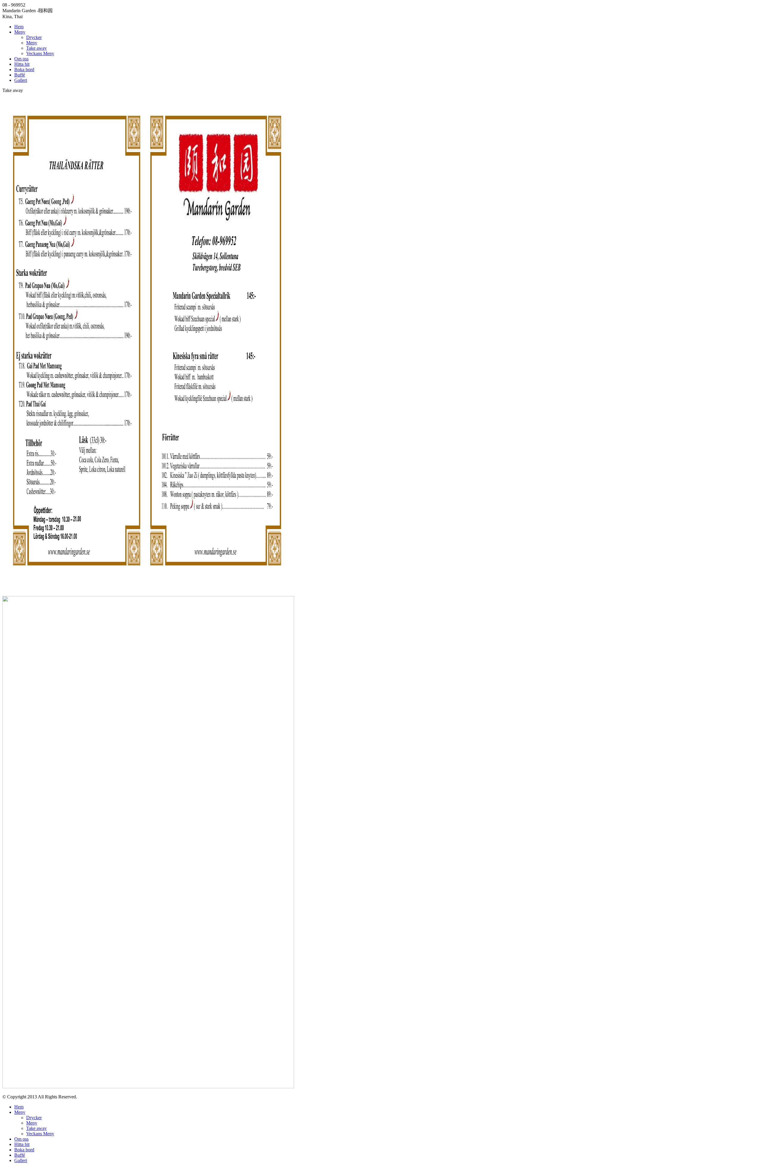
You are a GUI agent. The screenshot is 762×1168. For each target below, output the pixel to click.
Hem (19, 26)
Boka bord (24, 69)
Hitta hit (21, 64)
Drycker (34, 37)
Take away (36, 48)
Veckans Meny (40, 53)
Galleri (20, 80)
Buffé (19, 74)
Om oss (21, 58)
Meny (19, 32)
